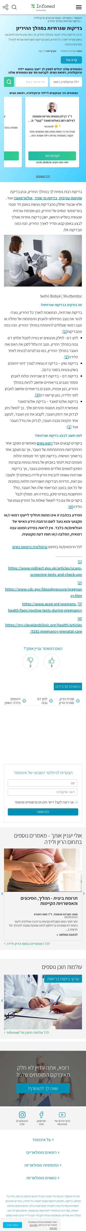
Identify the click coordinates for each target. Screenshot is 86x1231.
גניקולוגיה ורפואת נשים (29, 546)
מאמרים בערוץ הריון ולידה (47, 18)
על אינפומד (41, 1139)
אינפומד (78, 18)
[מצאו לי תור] (9, 82)
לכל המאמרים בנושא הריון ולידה (28, 943)
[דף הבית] (43, 7)
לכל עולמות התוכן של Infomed (28, 1032)
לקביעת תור (52, 156)
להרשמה (43, 811)
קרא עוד (71, 59)
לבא (2, 894)
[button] (14, 7)
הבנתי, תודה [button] (12, 1224)
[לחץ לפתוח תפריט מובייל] (79, 7)
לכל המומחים (43, 176)
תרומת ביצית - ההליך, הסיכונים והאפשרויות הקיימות (49, 900)
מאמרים (67, 18)
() (49, 126)
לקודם (84, 894)
